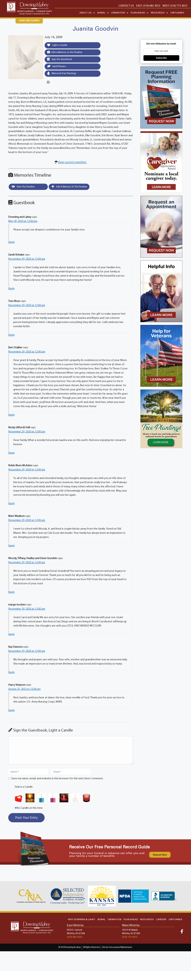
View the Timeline (25, 187)
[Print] (48, 82)
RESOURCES (158, 13)
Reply (11, 242)
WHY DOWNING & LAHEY (81, 919)
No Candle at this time (29, 808)
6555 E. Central (74, 930)
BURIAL (101, 13)
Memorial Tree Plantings (63, 73)
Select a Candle (24, 787)
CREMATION (118, 13)
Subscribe (161, 58)
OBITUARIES (177, 13)
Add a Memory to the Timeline (66, 52)
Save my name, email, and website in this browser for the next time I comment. (57, 778)
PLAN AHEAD (138, 13)
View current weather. (72, 162)
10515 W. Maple (130, 930)
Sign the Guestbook (61, 59)
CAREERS (161, 919)
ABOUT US (85, 13)
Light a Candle (59, 45)
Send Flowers (59, 66)
